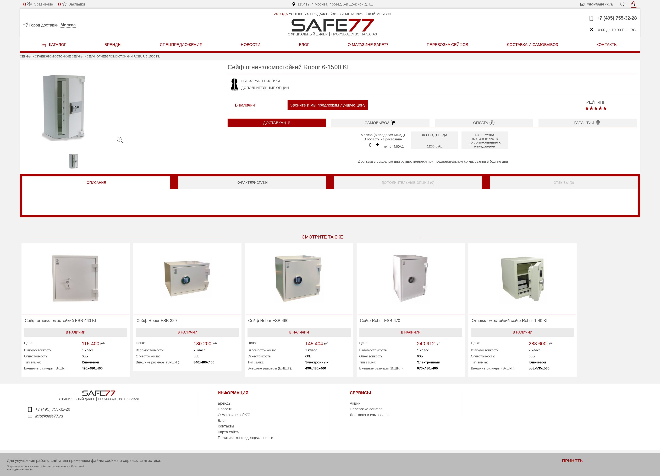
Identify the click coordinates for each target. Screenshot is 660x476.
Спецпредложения (181, 44)
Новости (250, 44)
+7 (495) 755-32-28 (616, 18)
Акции (355, 403)
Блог (304, 44)
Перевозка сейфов (366, 409)
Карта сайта (228, 432)
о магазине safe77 (368, 44)
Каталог (57, 44)
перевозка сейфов (447, 44)
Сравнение (38, 4)
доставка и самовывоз (532, 44)
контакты (607, 44)
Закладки (71, 4)
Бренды (112, 44)
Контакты (226, 426)
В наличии (75, 332)
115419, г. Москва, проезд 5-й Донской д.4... (335, 4)
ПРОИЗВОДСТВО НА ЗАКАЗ (118, 399)
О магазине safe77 (234, 415)
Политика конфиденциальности (245, 438)
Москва (68, 25)
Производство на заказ (354, 34)
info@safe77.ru (600, 4)
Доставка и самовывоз (369, 415)
